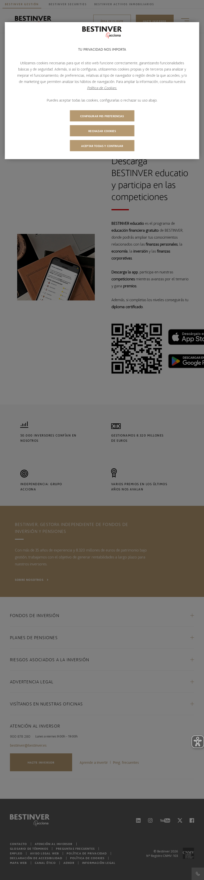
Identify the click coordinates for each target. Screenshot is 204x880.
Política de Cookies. (102, 87)
